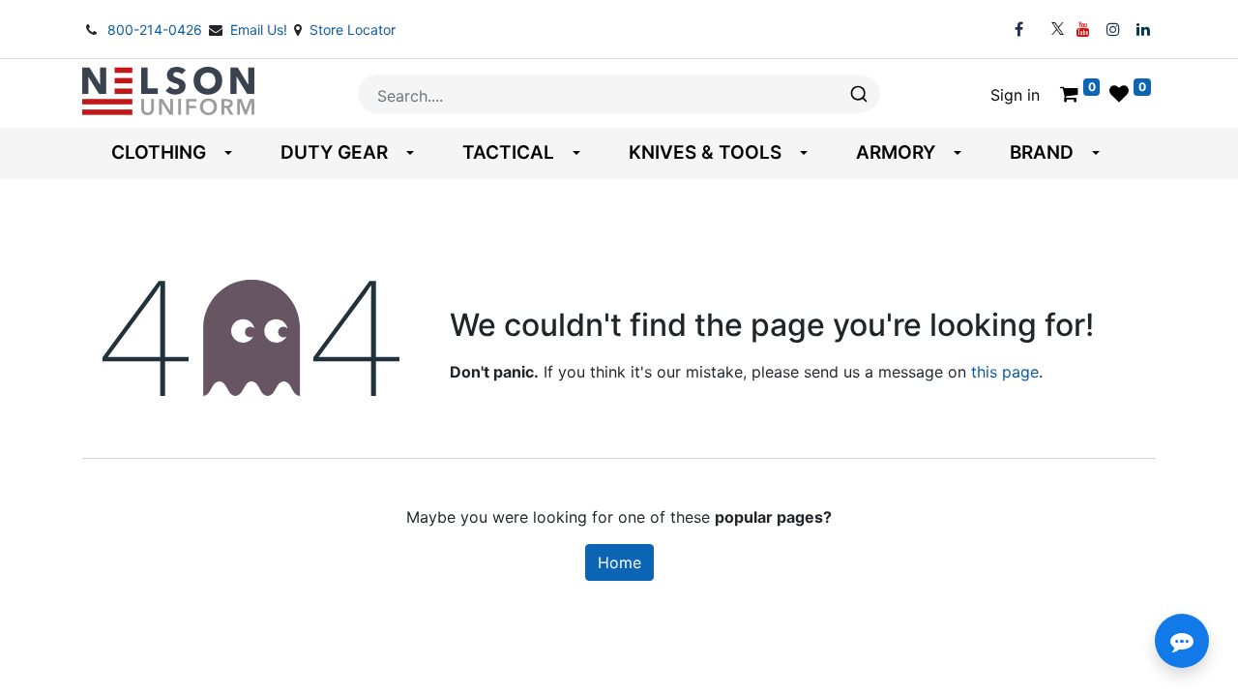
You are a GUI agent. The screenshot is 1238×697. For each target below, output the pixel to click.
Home (619, 562)
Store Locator (353, 29)
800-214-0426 (156, 29)
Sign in (1015, 95)
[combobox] (619, 94)
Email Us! (260, 29)
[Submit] (857, 94)
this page (1005, 371)
